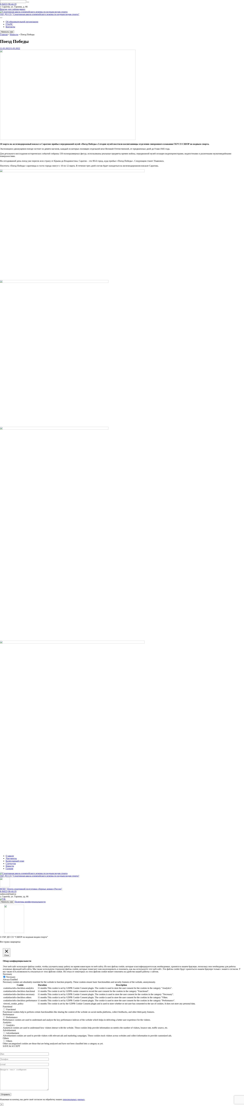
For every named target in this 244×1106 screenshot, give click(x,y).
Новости (10, 866)
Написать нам (7, 32)
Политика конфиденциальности (30, 902)
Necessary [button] (7, 974)
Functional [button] (7, 1006)
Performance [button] (8, 1014)
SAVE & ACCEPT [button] (11, 1046)
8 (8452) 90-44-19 (8, 4)
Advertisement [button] (9, 1030)
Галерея (9, 868)
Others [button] (6, 1038)
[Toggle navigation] (1, 17)
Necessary (10, 977)
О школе (10, 856)
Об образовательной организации (22, 21)
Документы (11, 858)
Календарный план (15, 861)
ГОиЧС (9, 24)
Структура (11, 863)
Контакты (10, 27)
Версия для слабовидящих (12, 9)
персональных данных (74, 1099)
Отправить (5, 1094)
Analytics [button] (7, 1022)
